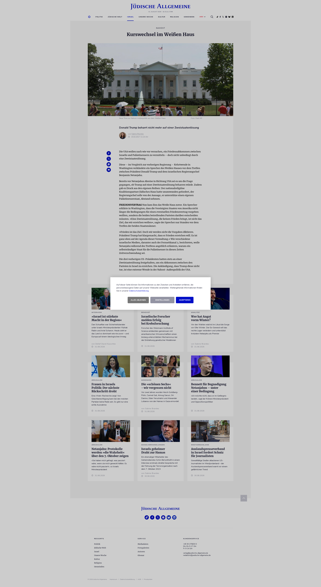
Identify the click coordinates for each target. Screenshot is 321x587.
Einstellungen (162, 300)
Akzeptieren (184, 300)
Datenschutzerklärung (139, 290)
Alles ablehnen (138, 300)
